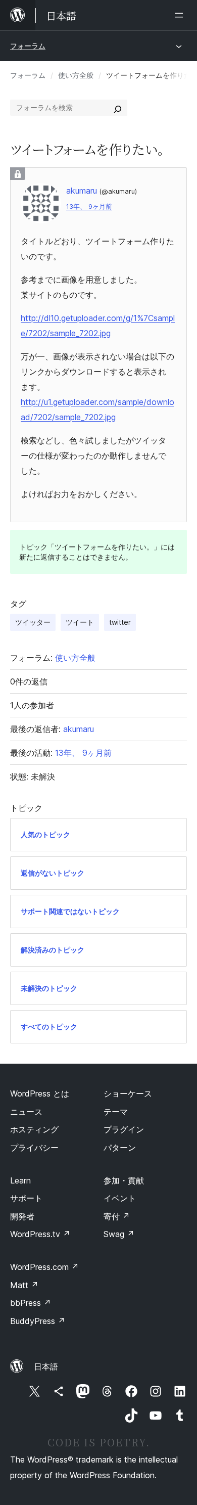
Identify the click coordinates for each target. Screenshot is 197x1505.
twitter (120, 622)
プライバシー (34, 1148)
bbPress (30, 1303)
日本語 (46, 1366)
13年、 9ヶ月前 (89, 206)
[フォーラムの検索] (117, 108)
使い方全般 (75, 75)
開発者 (22, 1216)
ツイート (80, 622)
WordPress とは (39, 1093)
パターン (120, 1148)
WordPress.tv (40, 1234)
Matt (24, 1285)
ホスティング (34, 1129)
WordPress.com (44, 1267)
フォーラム (27, 45)
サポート (26, 1198)
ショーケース (128, 1093)
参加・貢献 (124, 1180)
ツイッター (33, 622)
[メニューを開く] (181, 15)
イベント (120, 1198)
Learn (20, 1180)
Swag (119, 1234)
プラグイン (124, 1129)
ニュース (26, 1112)
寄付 (117, 1216)
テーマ (116, 1112)
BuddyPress (37, 1321)
